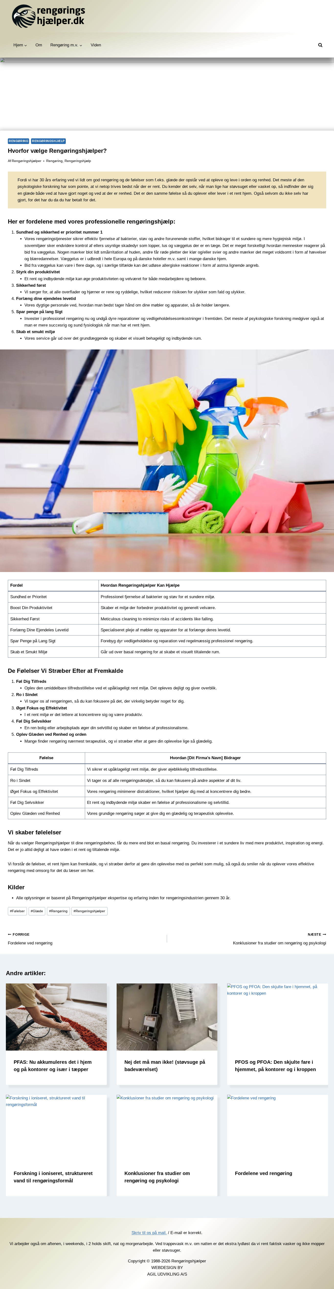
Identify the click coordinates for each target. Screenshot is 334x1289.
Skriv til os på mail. (149, 1232)
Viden (96, 45)
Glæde (37, 911)
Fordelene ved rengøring (30, 939)
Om (38, 45)
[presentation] (56, 1017)
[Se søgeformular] (320, 45)
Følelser (17, 911)
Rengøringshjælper (26, 161)
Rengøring (18, 141)
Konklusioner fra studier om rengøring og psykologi (279, 939)
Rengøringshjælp (48, 141)
